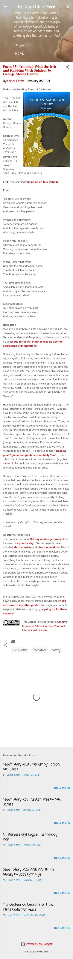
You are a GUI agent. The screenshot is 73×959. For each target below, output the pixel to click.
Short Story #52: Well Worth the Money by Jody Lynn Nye (28, 872)
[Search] (68, 7)
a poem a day (25, 543)
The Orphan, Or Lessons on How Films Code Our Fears (28, 907)
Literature (39, 650)
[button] (68, 68)
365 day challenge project (46, 539)
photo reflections (49, 547)
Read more (62, 787)
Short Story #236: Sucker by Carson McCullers (31, 767)
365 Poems (20, 650)
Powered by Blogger (39, 944)
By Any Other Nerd (36, 6)
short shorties (23, 547)
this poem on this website (42, 181)
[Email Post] (12, 643)
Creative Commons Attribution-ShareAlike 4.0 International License (44, 626)
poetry (55, 650)
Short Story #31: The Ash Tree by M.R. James (32, 802)
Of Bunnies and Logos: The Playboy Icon (30, 837)
